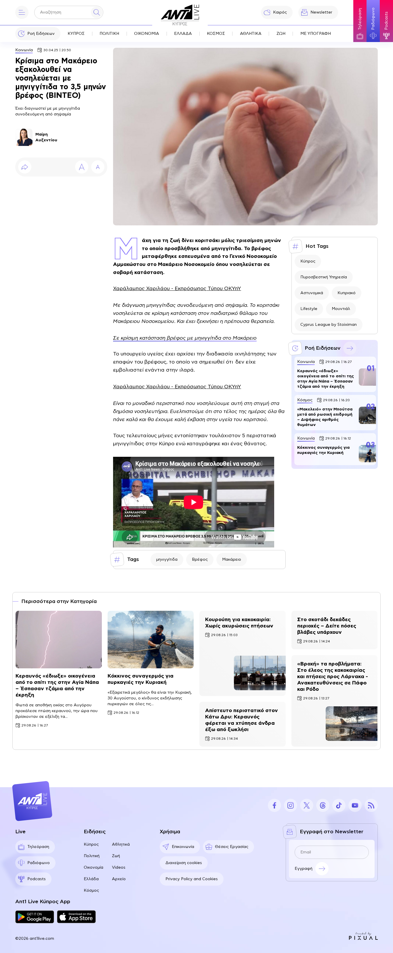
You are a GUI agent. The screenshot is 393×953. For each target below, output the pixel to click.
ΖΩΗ (280, 34)
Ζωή (116, 856)
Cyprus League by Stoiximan (328, 325)
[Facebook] (274, 805)
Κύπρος (307, 261)
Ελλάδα (91, 879)
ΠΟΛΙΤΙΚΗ (109, 34)
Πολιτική (92, 856)
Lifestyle (308, 309)
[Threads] (322, 805)
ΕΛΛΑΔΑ (183, 34)
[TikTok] (339, 805)
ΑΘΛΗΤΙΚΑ (251, 34)
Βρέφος (200, 560)
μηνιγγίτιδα (167, 560)
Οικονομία (93, 868)
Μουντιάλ (341, 309)
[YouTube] (355, 805)
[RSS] (371, 805)
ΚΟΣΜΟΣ (216, 34)
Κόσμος (91, 891)
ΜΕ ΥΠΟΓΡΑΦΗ (315, 34)
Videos (118, 868)
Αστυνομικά (311, 293)
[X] (306, 805)
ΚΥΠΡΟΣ (76, 34)
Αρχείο (119, 879)
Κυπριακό (346, 293)
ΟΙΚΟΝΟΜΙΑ (146, 34)
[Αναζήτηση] (96, 12)
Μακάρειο (231, 560)
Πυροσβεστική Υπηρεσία (323, 277)
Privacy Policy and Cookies (191, 879)
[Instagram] (290, 805)
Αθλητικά (121, 844)
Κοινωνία (24, 50)
